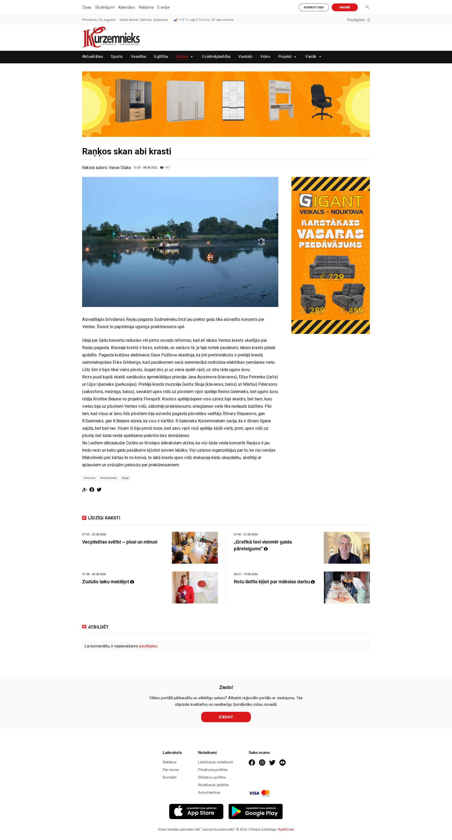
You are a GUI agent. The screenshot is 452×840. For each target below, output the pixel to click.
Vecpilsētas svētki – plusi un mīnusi (119, 542)
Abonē (345, 7)
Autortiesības (209, 792)
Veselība (138, 56)
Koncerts (89, 478)
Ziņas (86, 7)
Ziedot (226, 717)
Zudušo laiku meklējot (106, 582)
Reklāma (146, 7)
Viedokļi (245, 56)
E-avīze (163, 7)
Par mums (171, 770)
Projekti (285, 56)
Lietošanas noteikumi (215, 762)
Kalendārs (126, 7)
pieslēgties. (148, 646)
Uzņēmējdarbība (216, 56)
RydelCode (286, 829)
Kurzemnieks (108, 478)
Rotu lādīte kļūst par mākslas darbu (272, 582)
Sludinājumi (105, 7)
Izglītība (161, 56)
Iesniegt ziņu (314, 7)
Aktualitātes (92, 56)
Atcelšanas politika (213, 785)
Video (265, 56)
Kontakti (170, 777)
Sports (117, 56)
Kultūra (182, 56)
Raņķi (125, 478)
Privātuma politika (213, 770)
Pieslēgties (356, 20)
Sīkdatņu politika (212, 777)
